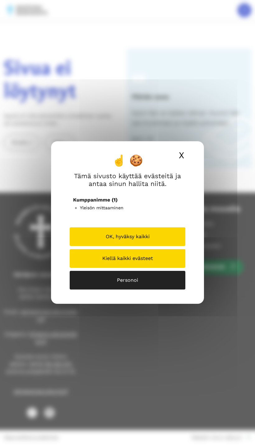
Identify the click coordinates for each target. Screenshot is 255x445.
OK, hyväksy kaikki (128, 236)
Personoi (127, 280)
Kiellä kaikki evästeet (127, 258)
